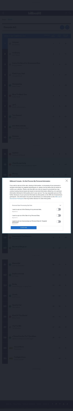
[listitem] (36, 205)
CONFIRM (23, 227)
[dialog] (36, 205)
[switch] (58, 209)
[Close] (67, 181)
